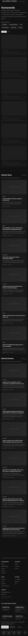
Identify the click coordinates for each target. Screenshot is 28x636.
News (16, 564)
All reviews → (24, 358)
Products (17, 566)
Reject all (12, 627)
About (2, 564)
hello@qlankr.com (5, 592)
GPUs (4, 225)
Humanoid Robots (13, 24)
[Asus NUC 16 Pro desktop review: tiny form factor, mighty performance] (14, 465)
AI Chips (20, 27)
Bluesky (17, 581)
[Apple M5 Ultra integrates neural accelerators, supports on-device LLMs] (14, 377)
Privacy (3, 579)
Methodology (4, 566)
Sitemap (3, 583)
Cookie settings (5, 586)
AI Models (4, 24)
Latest (4, 31)
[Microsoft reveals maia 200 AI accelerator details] (14, 252)
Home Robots (5, 27)
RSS (16, 583)
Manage (19, 627)
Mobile (4, 409)
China (4, 196)
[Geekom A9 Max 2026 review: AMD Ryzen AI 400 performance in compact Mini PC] (14, 494)
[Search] (25, 633)
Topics (16, 568)
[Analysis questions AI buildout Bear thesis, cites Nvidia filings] (14, 282)
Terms (2, 581)
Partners (3, 573)
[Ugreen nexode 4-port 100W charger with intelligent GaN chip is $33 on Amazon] (14, 436)
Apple (4, 313)
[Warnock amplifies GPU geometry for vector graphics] (14, 340)
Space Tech (13, 27)
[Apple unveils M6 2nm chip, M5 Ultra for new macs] (14, 311)
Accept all (5, 627)
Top (9, 31)
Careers (3, 570)
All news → (24, 175)
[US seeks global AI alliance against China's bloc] (14, 194)
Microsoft (5, 254)
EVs (21, 24)
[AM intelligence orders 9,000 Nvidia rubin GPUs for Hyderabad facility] (14, 223)
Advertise (3, 594)
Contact (3, 568)
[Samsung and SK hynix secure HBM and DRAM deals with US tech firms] (14, 523)
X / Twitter (17, 579)
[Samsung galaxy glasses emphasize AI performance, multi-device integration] (14, 407)
